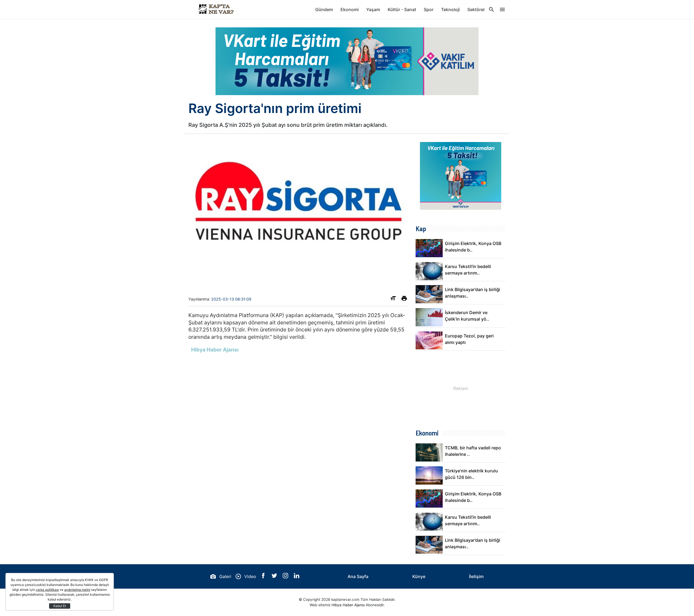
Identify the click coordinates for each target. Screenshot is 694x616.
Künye (418, 576)
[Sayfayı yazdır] (404, 299)
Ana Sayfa (358, 576)
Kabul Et (59, 606)
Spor (428, 9)
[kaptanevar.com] (215, 9)
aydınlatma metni (77, 590)
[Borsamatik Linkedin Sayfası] (296, 576)
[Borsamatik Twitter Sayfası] (275, 576)
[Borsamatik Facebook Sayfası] (264, 576)
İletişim (476, 576)
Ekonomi (349, 9)
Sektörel (475, 9)
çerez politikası (47, 590)
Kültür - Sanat (402, 9)
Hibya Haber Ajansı (348, 605)
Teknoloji (450, 9)
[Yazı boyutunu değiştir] (393, 299)
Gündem (324, 9)
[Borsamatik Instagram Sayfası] (286, 576)
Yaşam (373, 9)
